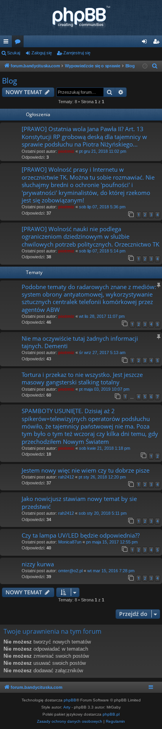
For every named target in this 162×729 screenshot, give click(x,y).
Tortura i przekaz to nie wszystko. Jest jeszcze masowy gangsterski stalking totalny (82, 378)
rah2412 (66, 477)
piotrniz (66, 151)
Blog (9, 81)
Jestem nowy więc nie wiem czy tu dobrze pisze (85, 470)
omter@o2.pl (70, 570)
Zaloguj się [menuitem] (146, 43)
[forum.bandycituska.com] (81, 17)
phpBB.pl (111, 714)
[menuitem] (154, 66)
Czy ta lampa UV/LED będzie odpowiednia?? (81, 535)
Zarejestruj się (76, 52)
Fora (19, 43)
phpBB (70, 700)
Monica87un (69, 542)
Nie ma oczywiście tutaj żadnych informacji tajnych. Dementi (80, 342)
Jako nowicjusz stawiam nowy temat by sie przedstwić (79, 502)
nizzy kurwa (38, 564)
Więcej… (7, 43)
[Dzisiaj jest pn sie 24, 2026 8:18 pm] (144, 66)
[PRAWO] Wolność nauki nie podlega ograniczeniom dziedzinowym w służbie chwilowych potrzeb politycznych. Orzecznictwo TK (90, 236)
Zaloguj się (41, 52)
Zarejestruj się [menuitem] (157, 43)
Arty (66, 707)
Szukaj (13, 52)
